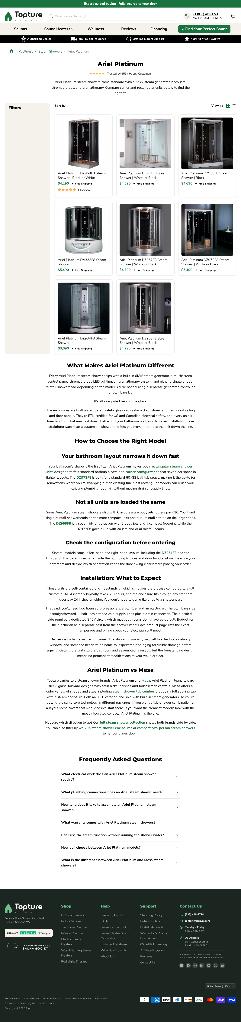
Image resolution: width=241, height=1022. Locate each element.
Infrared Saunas (72, 933)
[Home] (11, 51)
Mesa (146, 680)
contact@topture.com (197, 921)
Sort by (60, 106)
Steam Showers (50, 51)
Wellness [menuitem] (96, 28)
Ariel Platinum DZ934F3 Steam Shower (82, 340)
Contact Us (148, 962)
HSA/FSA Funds (151, 927)
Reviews (146, 956)
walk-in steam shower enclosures (105, 728)
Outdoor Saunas (72, 915)
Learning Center (112, 915)
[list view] (233, 105)
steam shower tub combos (134, 691)
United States (218, 986)
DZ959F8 (63, 523)
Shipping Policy (151, 915)
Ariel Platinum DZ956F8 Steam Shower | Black (205, 175)
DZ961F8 (169, 553)
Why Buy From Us (114, 950)
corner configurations (142, 472)
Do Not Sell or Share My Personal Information (29, 1003)
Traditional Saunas (74, 927)
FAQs (104, 921)
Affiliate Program (152, 950)
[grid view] (228, 105)
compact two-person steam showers (166, 728)
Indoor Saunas (71, 921)
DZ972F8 (83, 477)
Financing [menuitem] (158, 28)
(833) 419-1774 (194, 914)
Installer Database (114, 944)
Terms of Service (52, 998)
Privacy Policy (12, 998)
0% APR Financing (153, 944)
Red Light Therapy (74, 961)
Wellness (26, 51)
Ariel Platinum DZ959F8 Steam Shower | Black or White (82, 175)
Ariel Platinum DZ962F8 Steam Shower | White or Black (143, 262)
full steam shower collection (122, 722)
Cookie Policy (31, 998)
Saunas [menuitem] (20, 28)
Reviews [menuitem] (128, 28)
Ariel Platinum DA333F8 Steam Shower (82, 262)
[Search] (51, 16)
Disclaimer (101, 998)
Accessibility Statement (78, 998)
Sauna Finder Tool (113, 927)
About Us (107, 956)
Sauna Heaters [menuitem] (57, 28)
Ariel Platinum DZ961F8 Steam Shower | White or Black (143, 175)
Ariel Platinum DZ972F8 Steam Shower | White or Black (205, 262)
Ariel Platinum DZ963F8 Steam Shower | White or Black (143, 340)
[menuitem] (204, 29)
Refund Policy (150, 921)
